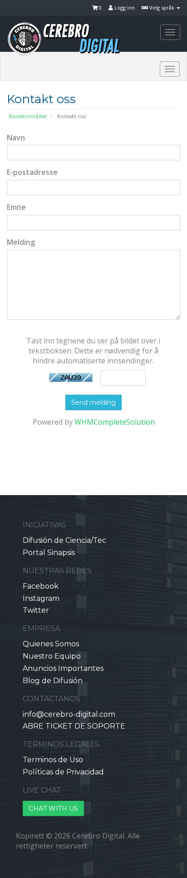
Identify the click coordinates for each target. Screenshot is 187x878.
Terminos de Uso (53, 759)
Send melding (93, 402)
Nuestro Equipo (52, 656)
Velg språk (162, 7)
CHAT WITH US (53, 808)
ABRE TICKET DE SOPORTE (74, 726)
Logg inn (124, 7)
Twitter (36, 610)
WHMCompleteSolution (114, 422)
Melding (21, 242)
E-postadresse (32, 172)
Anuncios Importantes (63, 668)
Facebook (41, 586)
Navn (16, 138)
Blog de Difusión (53, 680)
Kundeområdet (28, 116)
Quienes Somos (51, 644)
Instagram (41, 598)
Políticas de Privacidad (63, 772)
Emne (16, 207)
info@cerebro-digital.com (69, 714)
